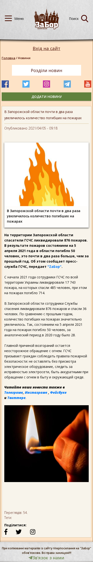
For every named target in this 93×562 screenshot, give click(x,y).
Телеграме (13, 392)
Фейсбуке (58, 392)
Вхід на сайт (46, 48)
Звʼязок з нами (48, 558)
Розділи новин (46, 70)
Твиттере (16, 397)
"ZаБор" (54, 266)
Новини (24, 58)
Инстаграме (36, 392)
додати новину (46, 96)
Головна (8, 58)
